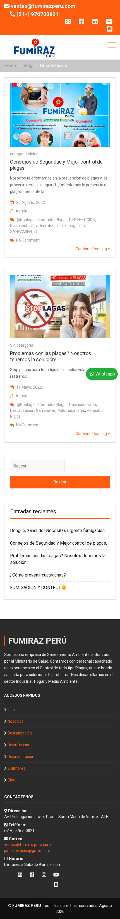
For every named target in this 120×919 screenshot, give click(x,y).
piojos (15, 416)
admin (21, 211)
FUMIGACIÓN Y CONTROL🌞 (38, 587)
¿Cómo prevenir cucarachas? (38, 575)
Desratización (20, 733)
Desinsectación (23, 225)
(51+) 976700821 (37, 14)
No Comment (28, 240)
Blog (11, 780)
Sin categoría (21, 345)
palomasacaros (71, 410)
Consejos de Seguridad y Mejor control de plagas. (58, 543)
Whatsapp (105, 374)
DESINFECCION (82, 220)
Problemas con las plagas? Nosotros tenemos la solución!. (50, 356)
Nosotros (15, 721)
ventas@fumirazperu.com (43, 6)
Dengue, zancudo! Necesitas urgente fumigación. (57, 530)
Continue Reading (92, 249)
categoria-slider (24, 154)
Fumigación (74, 225)
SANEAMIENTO (23, 231)
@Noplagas (26, 220)
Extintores (16, 768)
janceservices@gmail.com (27, 850)
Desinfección (19, 745)
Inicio (12, 709)
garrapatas (46, 410)
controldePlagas (53, 220)
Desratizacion (51, 225)
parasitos (95, 410)
